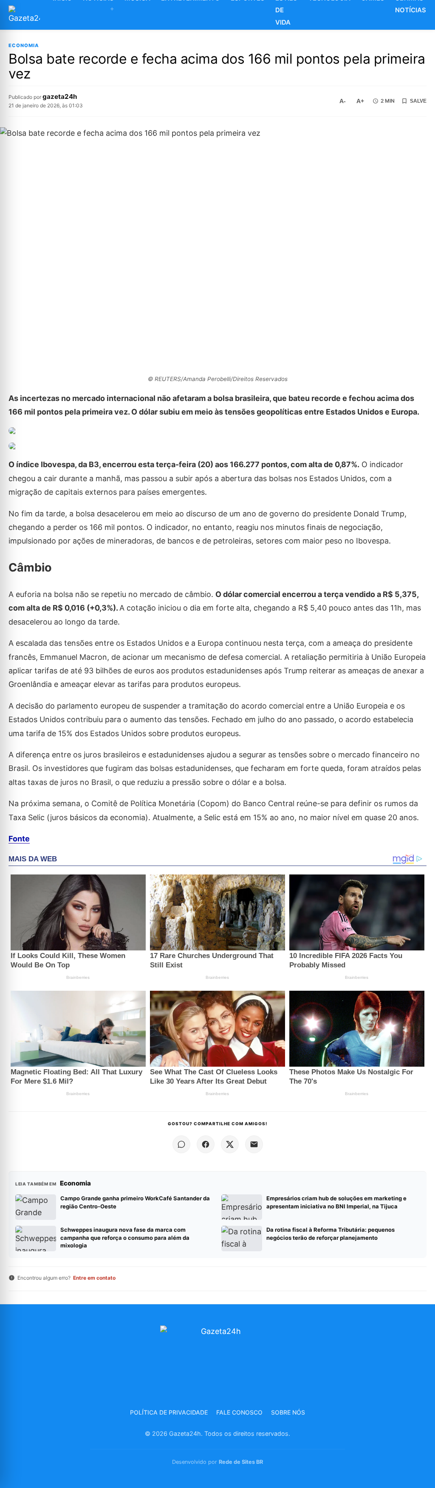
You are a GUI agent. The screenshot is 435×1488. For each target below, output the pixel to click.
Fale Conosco (239, 1412)
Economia (23, 45)
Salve (418, 101)
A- (342, 101)
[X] (230, 1144)
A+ (360, 101)
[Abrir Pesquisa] (430, 15)
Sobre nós (288, 1412)
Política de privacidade (169, 1412)
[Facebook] (206, 1144)
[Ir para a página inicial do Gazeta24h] (24, 15)
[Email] (254, 1144)
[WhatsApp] (181, 1144)
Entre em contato (94, 1278)
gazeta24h (59, 96)
